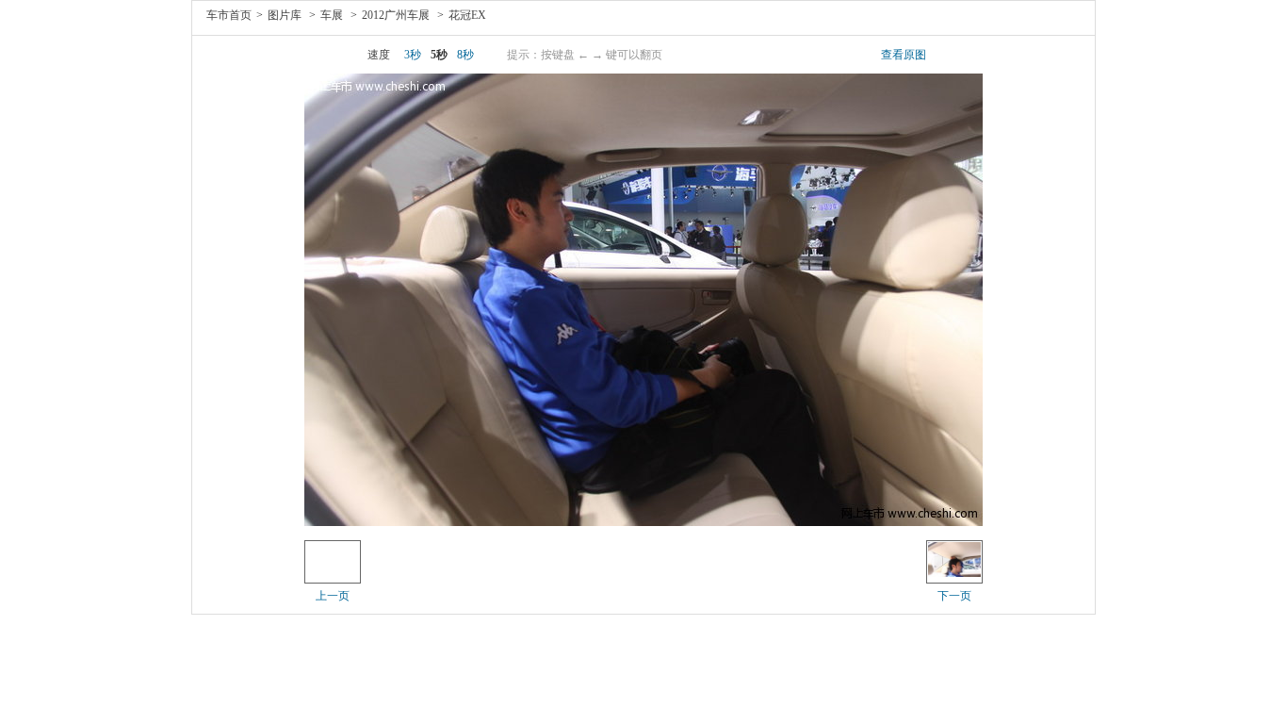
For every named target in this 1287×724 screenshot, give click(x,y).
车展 (331, 15)
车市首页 (229, 15)
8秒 (465, 54)
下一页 (954, 595)
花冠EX (467, 15)
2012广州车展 (396, 15)
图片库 (284, 15)
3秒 (412, 54)
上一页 (333, 595)
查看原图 (903, 54)
